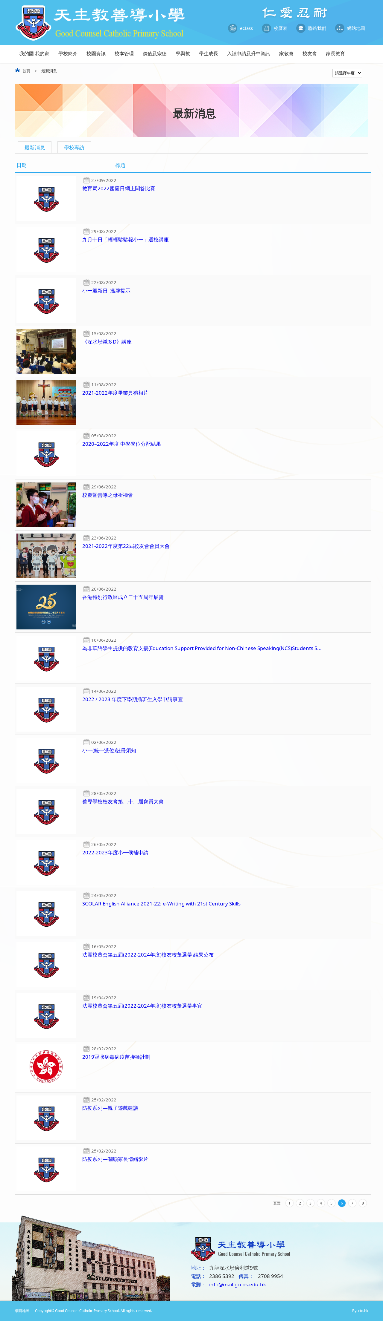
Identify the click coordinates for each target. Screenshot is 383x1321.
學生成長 (208, 53)
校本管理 (124, 53)
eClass (246, 28)
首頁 (26, 70)
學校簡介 (67, 53)
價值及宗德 (155, 53)
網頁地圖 (22, 1310)
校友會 (310, 53)
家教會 (286, 53)
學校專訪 (74, 147)
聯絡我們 (317, 28)
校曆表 (280, 28)
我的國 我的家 (34, 53)
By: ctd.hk (360, 1310)
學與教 (183, 53)
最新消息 (35, 147)
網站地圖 (356, 28)
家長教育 (335, 53)
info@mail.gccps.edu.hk (237, 1284)
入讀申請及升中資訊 (248, 53)
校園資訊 (96, 53)
